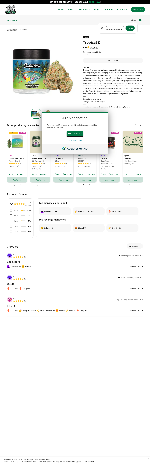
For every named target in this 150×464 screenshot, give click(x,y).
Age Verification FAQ (75, 140)
